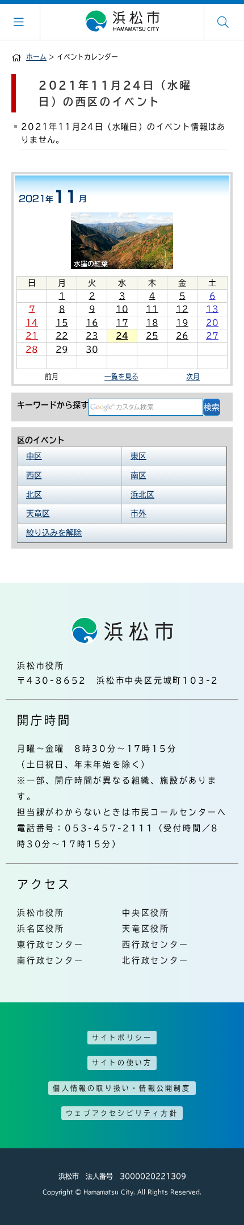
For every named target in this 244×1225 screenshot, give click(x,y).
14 (32, 323)
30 (92, 349)
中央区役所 (146, 913)
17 (122, 323)
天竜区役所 (146, 929)
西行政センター (155, 944)
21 (32, 336)
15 (62, 323)
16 (92, 323)
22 (62, 336)
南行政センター (50, 960)
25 (152, 336)
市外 (138, 513)
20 (212, 323)
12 (182, 309)
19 (182, 323)
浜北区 (142, 495)
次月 (193, 376)
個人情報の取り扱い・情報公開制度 (122, 1088)
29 (62, 349)
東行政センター (50, 944)
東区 (138, 456)
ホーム (36, 56)
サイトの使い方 (122, 1062)
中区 (34, 456)
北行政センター (155, 960)
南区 (138, 475)
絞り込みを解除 (54, 533)
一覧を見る (121, 376)
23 (92, 336)
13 (212, 309)
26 (182, 336)
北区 (34, 495)
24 (122, 336)
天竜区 (38, 513)
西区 (34, 475)
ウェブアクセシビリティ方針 (122, 1113)
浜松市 (122, 21)
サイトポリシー (122, 1037)
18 (152, 323)
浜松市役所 (41, 913)
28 (32, 349)
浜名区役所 (41, 929)
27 (212, 336)
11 (152, 309)
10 (122, 309)
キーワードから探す (53, 405)
